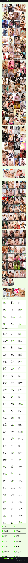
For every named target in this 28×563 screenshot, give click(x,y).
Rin (19, 409)
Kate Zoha (12, 412)
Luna (11, 474)
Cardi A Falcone (5, 439)
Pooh (19, 397)
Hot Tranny (5, 552)
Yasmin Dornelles (20, 508)
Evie (11, 332)
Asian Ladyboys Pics (18, 551)
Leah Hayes (12, 445)
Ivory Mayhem (13, 370)
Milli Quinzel (12, 508)
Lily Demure (12, 461)
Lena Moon (12, 452)
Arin (3, 376)
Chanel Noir (4, 452)
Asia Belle (4, 381)
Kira (11, 432)
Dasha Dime (4, 488)
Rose (19, 410)
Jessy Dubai (12, 395)
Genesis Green (12, 339)
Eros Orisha (4, 517)
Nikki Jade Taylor (20, 353)
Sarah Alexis (20, 424)
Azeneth (4, 396)
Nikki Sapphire (20, 355)
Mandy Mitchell (13, 480)
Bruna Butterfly (5, 431)
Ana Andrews (5, 360)
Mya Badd (12, 522)
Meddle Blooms (13, 493)
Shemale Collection (6, 535)
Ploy (19, 395)
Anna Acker (4, 369)
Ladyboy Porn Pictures (18, 541)
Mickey (12, 503)
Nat (19, 339)
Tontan (19, 473)
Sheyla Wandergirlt (20, 439)
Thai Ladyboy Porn (18, 542)
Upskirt (19, 322)
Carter (4, 446)
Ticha (19, 467)
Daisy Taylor (4, 480)
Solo (19, 311)
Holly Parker (12, 360)
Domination (4, 323)
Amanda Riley (5, 349)
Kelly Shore (12, 418)
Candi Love (4, 437)
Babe (4, 304)
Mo (11, 517)
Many (12, 481)
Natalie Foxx (20, 342)
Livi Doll (12, 466)
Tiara (19, 465)
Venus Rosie (20, 489)
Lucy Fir (12, 473)
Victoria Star (20, 494)
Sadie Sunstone (20, 416)
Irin (11, 367)
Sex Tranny (5, 536)
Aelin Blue (4, 334)
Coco (4, 472)
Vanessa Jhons (20, 482)
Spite (19, 451)
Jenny (12, 389)
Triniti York (19, 475)
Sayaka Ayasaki (20, 430)
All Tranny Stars (6, 540)
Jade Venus (12, 375)
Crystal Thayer (5, 474)
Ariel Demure (5, 375)
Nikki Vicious (20, 356)
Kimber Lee (12, 430)
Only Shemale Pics (6, 531)
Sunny (19, 453)
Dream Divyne (5, 500)
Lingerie (12, 316)
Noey (19, 362)
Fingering (12, 301)
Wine (19, 503)
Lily (11, 460)
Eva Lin (4, 522)
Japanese (12, 311)
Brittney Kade (5, 426)
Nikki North (20, 354)
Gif (11, 341)
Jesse (12, 391)
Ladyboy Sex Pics (18, 556)
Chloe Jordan (5, 460)
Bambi (4, 405)
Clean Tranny (17, 545)
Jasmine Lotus (13, 381)
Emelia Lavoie (4, 508)
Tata (19, 460)
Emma (4, 509)
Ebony (4, 324)
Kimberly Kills (12, 431)
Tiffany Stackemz (20, 468)
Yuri (19, 516)
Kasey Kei (12, 411)
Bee (3, 409)
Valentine (19, 480)
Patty (19, 383)
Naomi (19, 335)
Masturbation (13, 317)
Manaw (12, 479)
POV (19, 303)
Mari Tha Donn (13, 486)
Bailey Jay (4, 402)
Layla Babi (12, 444)
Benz (4, 417)
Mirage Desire (13, 515)
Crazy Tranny (5, 526)
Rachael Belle (20, 405)
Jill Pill (12, 396)
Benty (4, 416)
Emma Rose (4, 510)
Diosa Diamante (5, 494)
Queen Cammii (20, 404)
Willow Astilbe (20, 502)
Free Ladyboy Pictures (6, 551)
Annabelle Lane (5, 370)
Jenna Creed (12, 384)
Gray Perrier (12, 349)
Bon (3, 424)
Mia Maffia (12, 501)
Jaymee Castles (13, 382)
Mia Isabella (12, 500)
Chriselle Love (4, 461)
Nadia (12, 523)
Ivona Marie (12, 369)
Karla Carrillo (13, 409)
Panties (12, 323)
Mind (11, 510)
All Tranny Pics (17, 540)
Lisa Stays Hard (13, 465)
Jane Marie (12, 376)
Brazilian (4, 316)
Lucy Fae (12, 472)
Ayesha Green (4, 395)
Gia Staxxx (12, 340)
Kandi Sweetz (13, 405)
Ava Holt (4, 391)
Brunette (4, 317)
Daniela (4, 481)
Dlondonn (4, 495)
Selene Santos (20, 432)
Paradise (19, 376)
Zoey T (19, 521)
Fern (11, 334)
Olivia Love (20, 370)
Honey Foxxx (12, 363)
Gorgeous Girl (12, 346)
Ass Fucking (4, 303)
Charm (4, 454)
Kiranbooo (12, 433)
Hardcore (12, 308)
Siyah (19, 444)
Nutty (19, 367)
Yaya (19, 509)
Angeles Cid (5, 363)
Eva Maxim (4, 523)
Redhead (20, 304)
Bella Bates (4, 412)
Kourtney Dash (13, 437)
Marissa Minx (12, 489)
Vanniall (19, 486)
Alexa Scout (4, 341)
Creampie (4, 318)
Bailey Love (4, 403)
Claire (4, 468)
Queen (19, 403)
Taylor (19, 461)
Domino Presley (5, 496)
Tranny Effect (17, 546)
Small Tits (20, 310)
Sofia (19, 446)
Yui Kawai (19, 514)
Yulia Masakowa (20, 515)
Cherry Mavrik (5, 459)
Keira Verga (12, 416)
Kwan (11, 439)
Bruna (4, 430)
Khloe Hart (12, 424)
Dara (3, 487)
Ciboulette (4, 465)
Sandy (19, 419)
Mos (11, 521)
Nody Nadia (20, 361)
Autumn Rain (5, 389)
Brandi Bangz (5, 425)
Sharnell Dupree (20, 437)
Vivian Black (20, 496)
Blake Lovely (4, 423)
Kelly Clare (12, 417)
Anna (4, 368)
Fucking (12, 303)
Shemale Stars (5, 545)
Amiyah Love (4, 355)
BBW (4, 308)
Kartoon (12, 410)
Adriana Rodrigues (5, 333)
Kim (11, 426)
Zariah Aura (20, 517)
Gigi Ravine (12, 342)
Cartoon (4, 447)
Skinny (19, 308)
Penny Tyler (20, 389)
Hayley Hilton (12, 355)
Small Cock (20, 309)
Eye (11, 333)
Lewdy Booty (12, 453)
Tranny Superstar (6, 530)
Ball (3, 404)
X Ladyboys (17, 530)
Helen (12, 356)
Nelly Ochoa (20, 348)
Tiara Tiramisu (20, 466)
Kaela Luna (12, 402)
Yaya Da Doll (20, 510)
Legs (12, 315)
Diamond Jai (4, 493)
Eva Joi (4, 521)
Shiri (19, 440)
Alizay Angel (4, 347)
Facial (4, 325)
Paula (19, 384)
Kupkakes (12, 438)
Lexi (11, 454)
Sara (19, 423)
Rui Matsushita (20, 412)
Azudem (4, 397)
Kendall (12, 419)
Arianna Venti (4, 374)
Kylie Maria (12, 440)
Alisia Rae (4, 346)
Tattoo (19, 315)
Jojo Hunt (12, 398)
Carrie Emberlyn (5, 445)
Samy (19, 418)
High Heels (12, 309)
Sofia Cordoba (20, 447)
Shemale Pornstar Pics (18, 531)
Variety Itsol (20, 487)
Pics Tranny (5, 542)
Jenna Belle (12, 383)
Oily (19, 369)
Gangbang (12, 304)
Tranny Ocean (5, 541)
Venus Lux (20, 488)
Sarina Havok (20, 425)
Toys (19, 318)
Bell (3, 410)
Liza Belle (12, 467)
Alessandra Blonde (5, 340)
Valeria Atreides (20, 481)
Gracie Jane (12, 348)
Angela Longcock (5, 362)
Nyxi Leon (19, 368)
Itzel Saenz (12, 368)
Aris (3, 377)
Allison (4, 348)
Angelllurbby (4, 367)
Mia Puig (12, 502)
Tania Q (19, 459)
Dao (3, 486)
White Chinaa (20, 501)
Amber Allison (4, 353)
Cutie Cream (4, 475)
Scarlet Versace (20, 431)
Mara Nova (12, 482)
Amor (4, 356)
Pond (19, 396)
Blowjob (4, 315)
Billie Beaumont (5, 419)
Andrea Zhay (4, 361)
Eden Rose (4, 503)
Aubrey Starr (4, 388)
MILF (11, 318)
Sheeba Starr (20, 438)
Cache (4, 433)
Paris (19, 377)
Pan (19, 375)
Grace (12, 347)
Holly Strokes (12, 361)
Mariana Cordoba (13, 488)
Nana (19, 332)
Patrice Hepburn (20, 382)
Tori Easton (20, 474)
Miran (12, 516)
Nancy (19, 333)
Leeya (12, 447)
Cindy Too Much (5, 467)
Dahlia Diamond (5, 479)
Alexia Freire (4, 342)
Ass (4, 302)
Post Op (19, 302)
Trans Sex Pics (17, 536)
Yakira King (19, 507)
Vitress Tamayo (20, 495)
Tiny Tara (19, 472)
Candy (4, 438)
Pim (19, 390)
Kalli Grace (12, 403)
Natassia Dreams (20, 346)
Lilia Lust (12, 458)
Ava (3, 390)
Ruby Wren (20, 411)
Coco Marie (4, 473)
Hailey (11, 353)
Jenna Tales (12, 388)
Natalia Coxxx (20, 341)
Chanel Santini (5, 453)
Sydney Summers (20, 458)
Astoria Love (4, 383)
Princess (19, 402)
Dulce (4, 502)
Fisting (12, 302)
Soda (19, 445)
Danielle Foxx (4, 482)
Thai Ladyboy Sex (18, 547)
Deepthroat (4, 322)
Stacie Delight (20, 452)
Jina (11, 397)
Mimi (11, 509)
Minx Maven (12, 514)
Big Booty (4, 309)
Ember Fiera (4, 507)
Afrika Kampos (5, 335)
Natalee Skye (20, 340)
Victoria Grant (20, 493)
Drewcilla (4, 501)
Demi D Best (4, 489)
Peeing (12, 325)
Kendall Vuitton (13, 423)
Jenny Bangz (12, 390)
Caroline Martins (5, 444)
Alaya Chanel (4, 339)
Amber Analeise (5, 354)
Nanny (19, 334)
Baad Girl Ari (4, 398)
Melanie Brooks (13, 496)
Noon (19, 363)
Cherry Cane (4, 458)
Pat (19, 381)
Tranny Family (17, 526)
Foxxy (12, 335)
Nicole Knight (20, 349)
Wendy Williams (20, 500)
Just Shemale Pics (6, 546)
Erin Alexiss (4, 515)
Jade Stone (12, 374)
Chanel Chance (5, 451)
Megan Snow (12, 495)
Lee (11, 446)
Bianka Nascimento (5, 418)
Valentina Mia (20, 479)
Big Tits (4, 311)
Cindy (4, 466)
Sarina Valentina (20, 426)
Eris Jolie (4, 516)
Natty (19, 347)
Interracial (12, 310)
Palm (19, 374)
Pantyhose (12, 324)
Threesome (20, 317)
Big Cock (4, 310)
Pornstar (19, 301)
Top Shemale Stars (6, 547)
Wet (19, 323)
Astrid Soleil (4, 384)
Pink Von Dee (20, 391)
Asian (4, 301)
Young (19, 324)
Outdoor (12, 322)
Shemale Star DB (6, 556)
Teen (19, 316)
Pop (19, 398)
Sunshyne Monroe (20, 454)
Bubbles (4, 432)
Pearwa (19, 388)
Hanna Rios (12, 354)
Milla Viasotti (12, 507)
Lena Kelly (12, 451)
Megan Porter (13, 494)
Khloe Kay (12, 425)
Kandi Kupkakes (13, 404)
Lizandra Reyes (13, 468)
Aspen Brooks (5, 382)
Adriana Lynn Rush (5, 332)
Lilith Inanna (12, 459)
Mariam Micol (12, 487)
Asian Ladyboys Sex (18, 535)
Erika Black (4, 514)
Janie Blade (12, 377)
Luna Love (12, 475)
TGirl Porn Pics (17, 552)
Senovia (19, 433)
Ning (19, 360)
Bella (4, 411)
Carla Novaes (5, 440)
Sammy (19, 417)
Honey (12, 362)
